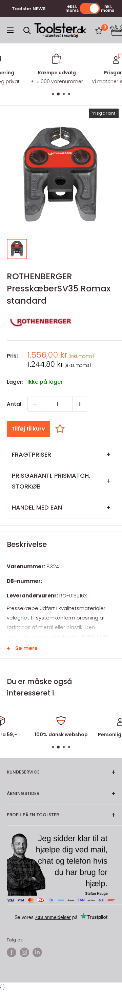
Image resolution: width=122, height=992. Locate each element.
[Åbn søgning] (27, 30)
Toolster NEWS (29, 8)
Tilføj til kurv (28, 429)
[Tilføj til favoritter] (61, 428)
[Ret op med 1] (80, 404)
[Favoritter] (99, 30)
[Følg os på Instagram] (24, 952)
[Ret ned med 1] (35, 404)
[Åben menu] (10, 30)
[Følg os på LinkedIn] (37, 952)
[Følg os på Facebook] (11, 952)
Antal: (15, 403)
